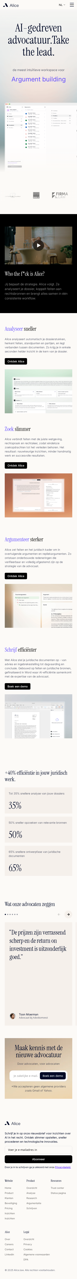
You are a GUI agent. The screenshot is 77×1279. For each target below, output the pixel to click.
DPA (25, 1259)
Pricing (8, 1208)
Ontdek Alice (16, 361)
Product (9, 1193)
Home (8, 1187)
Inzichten (10, 1213)
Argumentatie (33, 1203)
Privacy (27, 1244)
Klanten (9, 1198)
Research (31, 1198)
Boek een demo (18, 686)
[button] (62, 4)
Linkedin (9, 1254)
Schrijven (31, 1208)
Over (7, 1239)
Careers (9, 1244)
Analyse (30, 1193)
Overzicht (31, 1187)
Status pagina (58, 1193)
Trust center (57, 1187)
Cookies (27, 1249)
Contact (9, 1249)
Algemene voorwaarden (36, 1254)
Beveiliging (11, 1203)
